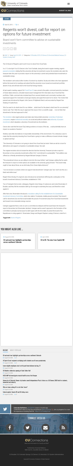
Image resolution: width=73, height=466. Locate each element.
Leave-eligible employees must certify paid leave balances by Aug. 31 (21, 366)
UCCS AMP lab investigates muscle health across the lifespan (20, 375)
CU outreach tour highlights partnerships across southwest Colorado (17, 241)
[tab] (5, 350)
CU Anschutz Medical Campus (55, 55)
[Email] (11, 48)
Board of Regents (16, 217)
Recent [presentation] (5, 350)
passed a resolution (9, 71)
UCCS (38, 55)
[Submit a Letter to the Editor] (45, 428)
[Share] (15, 48)
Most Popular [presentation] (15, 350)
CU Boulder (33, 55)
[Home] (14, 4)
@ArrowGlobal (46, 409)
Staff (6, 55)
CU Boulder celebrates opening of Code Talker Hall (16, 371)
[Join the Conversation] (10, 428)
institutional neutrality (21, 119)
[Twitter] (7, 48)
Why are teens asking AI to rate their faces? (15, 387)
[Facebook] (4, 48)
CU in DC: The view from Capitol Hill (52, 240)
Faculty (10, 57)
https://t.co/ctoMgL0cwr (42, 411)
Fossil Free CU (29, 90)
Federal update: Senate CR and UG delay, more (15, 392)
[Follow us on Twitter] (28, 428)
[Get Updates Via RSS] (63, 428)
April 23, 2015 (17, 55)
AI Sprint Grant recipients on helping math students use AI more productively (24, 361)
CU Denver (43, 55)
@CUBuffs (30, 408)
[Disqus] (36, 276)
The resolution (7, 117)
